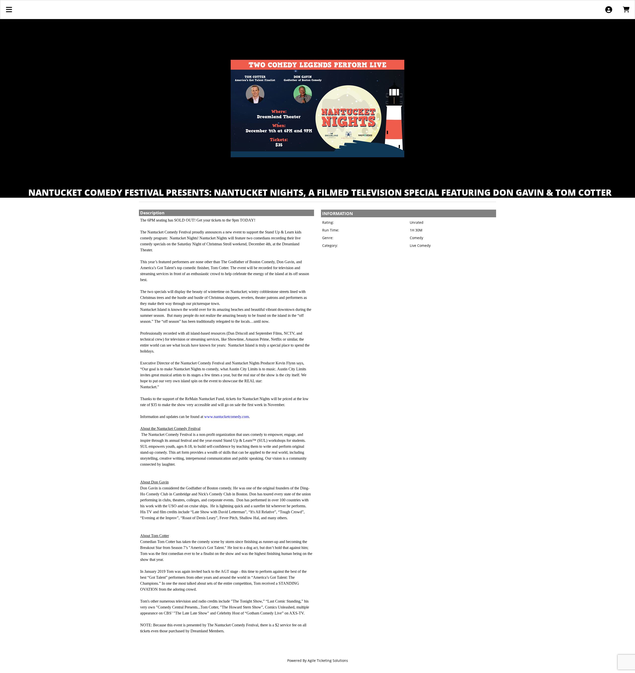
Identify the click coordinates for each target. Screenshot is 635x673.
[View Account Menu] (608, 9)
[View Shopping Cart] (626, 9)
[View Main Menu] (9, 9)
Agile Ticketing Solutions (328, 660)
